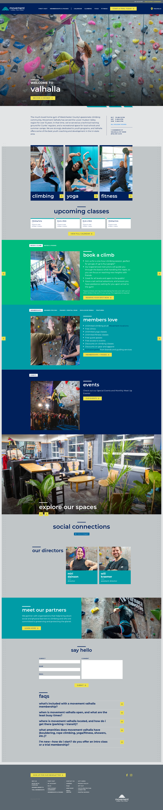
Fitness (104, 8)
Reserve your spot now (97, 298)
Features (100, 310)
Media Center (68, 791)
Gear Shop (70, 788)
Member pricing (50, 310)
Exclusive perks (92, 350)
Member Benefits (38, 787)
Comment (85, 658)
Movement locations (119, 326)
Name (41, 666)
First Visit (43, 8)
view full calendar (80, 234)
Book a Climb (36, 245)
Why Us (34, 781)
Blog (49, 786)
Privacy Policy (83, 783)
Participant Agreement (153, 1)
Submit (80, 685)
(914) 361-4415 (116, 134)
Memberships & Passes (59, 8)
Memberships (36, 310)
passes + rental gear (68, 310)
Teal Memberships (38, 789)
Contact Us (70, 781)
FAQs (68, 786)
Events (34, 375)
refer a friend (50, 245)
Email (41, 674)
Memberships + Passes (96, 355)
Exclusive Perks (87, 310)
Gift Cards (81, 781)
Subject (42, 658)
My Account (139, 1)
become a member (41, 98)
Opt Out (81, 786)
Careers (69, 783)
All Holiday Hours (118, 124)
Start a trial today (122, 9)
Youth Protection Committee (84, 789)
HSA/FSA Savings (83, 792)
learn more (30, 628)
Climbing (88, 8)
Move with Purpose (35, 784)
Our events (91, 398)
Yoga (96, 8)
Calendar (78, 8)
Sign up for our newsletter (47, 775)
